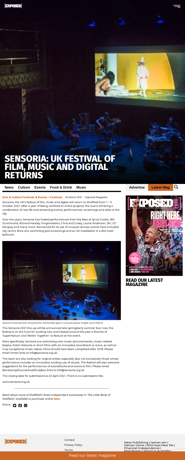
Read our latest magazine (92, 455)
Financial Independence (142, 448)
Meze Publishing (136, 442)
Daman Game (134, 445)
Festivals (56, 197)
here (57, 398)
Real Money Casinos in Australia (147, 450)
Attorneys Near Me (159, 445)
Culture (24, 187)
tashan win (159, 442)
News (9, 187)
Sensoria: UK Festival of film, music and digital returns (60, 167)
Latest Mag (161, 187)
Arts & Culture (12, 197)
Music (81, 187)
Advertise (137, 187)
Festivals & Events (34, 197)
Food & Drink (61, 187)
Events (40, 187)
